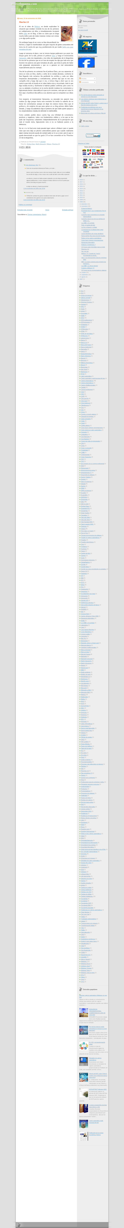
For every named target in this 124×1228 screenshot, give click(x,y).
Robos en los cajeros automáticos (91, 238)
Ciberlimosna (85, 405)
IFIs (82, 587)
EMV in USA (84, 504)
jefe (82, 611)
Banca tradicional (86, 347)
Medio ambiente (86, 672)
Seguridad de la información (89, 842)
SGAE (83, 856)
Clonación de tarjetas (87, 416)
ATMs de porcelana (87, 333)
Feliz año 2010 (85, 519)
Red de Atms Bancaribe (88, 806)
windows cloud (85, 966)
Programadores (86, 791)
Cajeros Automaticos (87, 380)
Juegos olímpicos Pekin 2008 (90, 616)
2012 (81, 193)
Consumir (84, 432)
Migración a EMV (86, 690)
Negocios (84, 712)
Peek (82, 757)
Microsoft (84, 688)
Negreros (84, 714)
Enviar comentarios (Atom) (37, 214)
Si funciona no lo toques (88, 858)
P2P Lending (85, 741)
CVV (82, 461)
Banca (83, 340)
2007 (81, 279)
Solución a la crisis (86, 878)
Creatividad (84, 450)
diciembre (84, 204)
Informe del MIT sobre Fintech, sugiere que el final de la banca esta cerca (98, 1075)
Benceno (84, 360)
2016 (81, 184)
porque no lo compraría (88, 777)
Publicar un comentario (25, 204)
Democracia (85, 468)
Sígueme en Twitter (83, 143)
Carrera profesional (87, 389)
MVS (82, 701)
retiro (82, 820)
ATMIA (83, 326)
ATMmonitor (84, 329)
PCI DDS (84, 753)
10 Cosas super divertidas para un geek (93, 247)
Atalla (83, 315)
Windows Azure (85, 963)
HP (82, 575)
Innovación (84, 598)
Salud (83, 836)
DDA (82, 466)
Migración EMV (85, 692)
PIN (82, 768)
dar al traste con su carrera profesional (92, 463)
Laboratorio (84, 625)
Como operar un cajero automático (91, 430)
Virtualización (85, 943)
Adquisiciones (85, 300)
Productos (84, 789)
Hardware (84, 573)
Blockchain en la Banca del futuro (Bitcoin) (93, 113)
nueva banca (85, 726)
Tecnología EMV (86, 905)
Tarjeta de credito (86, 887)
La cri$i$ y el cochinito (87, 223)
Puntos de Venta (86, 798)
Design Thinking (86, 477)
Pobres (83, 775)
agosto (83, 277)
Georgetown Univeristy (88, 560)
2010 (81, 197)
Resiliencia (84, 813)
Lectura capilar (85, 634)
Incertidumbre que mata (88, 593)
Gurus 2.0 (84, 571)
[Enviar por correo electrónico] (20, 147)
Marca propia (85, 652)
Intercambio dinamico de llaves (90, 605)
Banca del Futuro (86, 344)
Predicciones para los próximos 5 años (92, 782)
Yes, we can (85, 251)
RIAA (82, 824)
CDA (82, 392)
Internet (83, 607)
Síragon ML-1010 (86, 862)
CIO (82, 410)
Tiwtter (83, 916)
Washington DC (86, 955)
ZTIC (82, 981)
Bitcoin (83, 365)
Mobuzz (37, 26)
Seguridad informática (87, 847)
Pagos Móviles (85, 744)
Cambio (83, 387)
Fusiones (84, 549)
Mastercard (84, 667)
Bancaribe (84, 349)
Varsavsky (22, 58)
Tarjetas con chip (86, 892)
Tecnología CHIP (86, 903)
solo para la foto (86, 876)
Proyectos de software (88, 793)
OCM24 (83, 735)
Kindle (83, 620)
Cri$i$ (83, 452)
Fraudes (83, 540)
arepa (83, 311)
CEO (82, 394)
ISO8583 (84, 609)
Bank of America (86, 356)
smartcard (84, 867)
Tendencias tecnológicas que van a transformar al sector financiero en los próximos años (92, 109)
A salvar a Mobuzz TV (87, 268)
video (25, 33)
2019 (81, 179)
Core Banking (85, 439)
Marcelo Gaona (82, 56)
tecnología (84, 901)
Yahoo (83, 977)
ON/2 (83, 739)
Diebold (83, 483)
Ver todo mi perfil (83, 30)
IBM (82, 578)
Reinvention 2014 (86, 811)
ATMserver (84, 335)
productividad (85, 786)
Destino (83, 479)
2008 (81, 202)
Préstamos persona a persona (90, 784)
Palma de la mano (86, 748)
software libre (85, 874)
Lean (82, 627)
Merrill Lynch (85, 681)
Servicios (84, 853)
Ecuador (83, 492)
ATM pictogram (85, 322)
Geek (83, 558)
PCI (82, 750)
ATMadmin (84, 324)
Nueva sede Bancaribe (88, 728)
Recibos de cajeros (87, 800)
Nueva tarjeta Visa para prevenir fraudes (93, 236)
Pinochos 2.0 (24, 22)
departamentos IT (86, 472)
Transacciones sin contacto (89, 923)
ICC (82, 580)
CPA (82, 443)
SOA (82, 869)
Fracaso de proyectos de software (91, 535)
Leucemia (84, 636)
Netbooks (84, 717)
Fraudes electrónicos (87, 542)
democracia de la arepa (88, 470)
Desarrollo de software (88, 475)
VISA (82, 946)
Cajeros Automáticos (87, 383)
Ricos (83, 827)
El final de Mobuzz (86, 208)
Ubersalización (85, 932)
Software (84, 871)
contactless (84, 434)
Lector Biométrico (86, 632)
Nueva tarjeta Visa (86, 730)
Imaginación (84, 589)
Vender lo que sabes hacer (89, 941)
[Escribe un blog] (22, 147)
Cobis (83, 421)
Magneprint (84, 641)
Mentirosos (84, 679)
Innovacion (84, 596)
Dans (53, 56)
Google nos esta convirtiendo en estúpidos (93, 569)
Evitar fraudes (85, 513)
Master (83, 665)
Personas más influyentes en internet (92, 764)
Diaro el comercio (86, 481)
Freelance (84, 546)
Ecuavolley (84, 495)
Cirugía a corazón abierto (88, 414)
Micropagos (84, 685)
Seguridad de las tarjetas (88, 845)
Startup (83, 880)
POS (82, 780)
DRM (82, 488)
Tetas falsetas (85, 912)
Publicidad (84, 795)
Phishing (83, 766)
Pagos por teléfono (86, 746)
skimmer (83, 865)
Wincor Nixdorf (85, 959)
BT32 (83, 374)
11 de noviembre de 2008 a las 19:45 (34, 188)
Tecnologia (84, 898)
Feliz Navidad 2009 (87, 522)
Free (82, 544)
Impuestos (84, 591)
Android (83, 304)
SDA (82, 838)
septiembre (84, 274)
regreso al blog (85, 809)
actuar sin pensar (86, 295)
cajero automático (86, 376)
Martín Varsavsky (41, 144)
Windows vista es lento (88, 972)
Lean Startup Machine (87, 629)
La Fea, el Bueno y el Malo (89, 227)
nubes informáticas (87, 723)
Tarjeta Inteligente (86, 889)
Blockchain (84, 367)
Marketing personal (87, 658)
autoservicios (85, 338)
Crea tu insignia (92, 56)
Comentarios (85, 82)
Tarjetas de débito (86, 894)
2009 (81, 199)
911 (82, 291)
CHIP (83, 396)
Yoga (82, 979)
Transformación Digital (88, 925)
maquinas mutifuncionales (89, 647)
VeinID (83, 937)
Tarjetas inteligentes (87, 896)
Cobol (83, 423)
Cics (82, 407)
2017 (81, 182)
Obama (83, 732)
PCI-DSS (84, 755)
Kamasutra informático (88, 242)
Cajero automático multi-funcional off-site (93, 378)
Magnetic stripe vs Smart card (90, 643)
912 (82, 293)
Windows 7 (84, 961)
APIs (82, 306)
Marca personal (86, 649)
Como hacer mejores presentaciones (92, 240)
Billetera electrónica (87, 362)
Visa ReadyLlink (86, 950)
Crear (83, 445)
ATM (82, 318)
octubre (83, 272)
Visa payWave (85, 948)
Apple (83, 309)
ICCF (83, 582)
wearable (84, 957)
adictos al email (85, 297)
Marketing (84, 656)
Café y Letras (85, 126)
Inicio (47, 210)
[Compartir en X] (25, 147)
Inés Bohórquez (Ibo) (32, 165)
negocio (83, 710)
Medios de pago (86, 674)
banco (83, 351)
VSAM (83, 952)
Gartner (83, 555)
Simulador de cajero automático (90, 860)
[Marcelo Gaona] (86, 67)
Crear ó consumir (86, 448)
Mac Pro (83, 638)
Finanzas (84, 526)
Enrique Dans (31, 144)
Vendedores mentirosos (88, 939)
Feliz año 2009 (85, 517)
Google (83, 564)
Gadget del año (85, 553)
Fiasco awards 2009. (87, 524)
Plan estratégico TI (86, 773)
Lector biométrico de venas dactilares (92, 233)
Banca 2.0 (84, 342)
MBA (82, 670)
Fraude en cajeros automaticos (90, 537)
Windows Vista (85, 970)
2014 (81, 188)
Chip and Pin (85, 398)
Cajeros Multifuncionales (88, 385)
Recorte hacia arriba (87, 802)
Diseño (83, 486)
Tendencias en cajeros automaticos (91, 910)
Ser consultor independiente (89, 851)
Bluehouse (84, 371)
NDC (82, 708)
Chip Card (84, 401)
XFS (82, 975)
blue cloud (84, 369)
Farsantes (84, 515)
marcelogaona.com (24, 4)
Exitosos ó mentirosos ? (88, 244)
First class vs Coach (87, 531)
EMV (82, 501)
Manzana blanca (86, 645)
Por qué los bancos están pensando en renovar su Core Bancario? (98, 1028)
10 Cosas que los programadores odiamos (93, 270)
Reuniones (84, 822)
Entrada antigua (67, 210)
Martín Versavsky (86, 663)
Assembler (84, 313)
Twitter (83, 930)
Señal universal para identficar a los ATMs (93, 849)
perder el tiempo (86, 759)
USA (82, 934)
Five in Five (84, 533)
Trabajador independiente (88, 919)
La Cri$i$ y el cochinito (88, 623)
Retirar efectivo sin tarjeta (88, 818)
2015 (81, 186)
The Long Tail (85, 914)
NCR (82, 703)
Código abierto (85, 425)
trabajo (83, 921)
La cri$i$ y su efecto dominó (89, 266)
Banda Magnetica (86, 353)
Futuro (83, 551)
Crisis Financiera (86, 457)
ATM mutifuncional (86, 320)
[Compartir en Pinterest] (29, 147)
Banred (83, 358)
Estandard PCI (85, 508)
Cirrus (83, 412)
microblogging (85, 683)
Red (82, 804)
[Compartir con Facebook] (27, 147)
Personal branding (86, 762)
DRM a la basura (86, 490)
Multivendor (84, 697)
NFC (82, 719)
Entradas (83, 78)
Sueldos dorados (86, 883)
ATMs (83, 331)
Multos (83, 699)
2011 (81, 195)
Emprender (84, 499)
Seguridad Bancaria (87, 840)
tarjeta (83, 885)
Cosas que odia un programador (90, 441)
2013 (81, 190)
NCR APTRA (85, 706)
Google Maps (85, 566)
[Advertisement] (87, 1181)
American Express (86, 302)
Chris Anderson (85, 403)
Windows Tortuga (86, 968)
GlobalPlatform (85, 562)
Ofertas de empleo (86, 737)
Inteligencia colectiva (87, 602)
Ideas (83, 584)
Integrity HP (84, 600)
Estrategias (84, 510)
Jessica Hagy (85, 614)
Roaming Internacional (87, 831)
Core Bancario (85, 436)
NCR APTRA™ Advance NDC (98, 1089)
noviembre (84, 206)
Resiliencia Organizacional (89, 815)
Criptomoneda (85, 454)
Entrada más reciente (24, 210)
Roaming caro (85, 829)
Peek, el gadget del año (88, 225)
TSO (82, 928)
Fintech (83, 528)
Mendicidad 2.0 (85, 676)
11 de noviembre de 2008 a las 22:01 (34, 199)
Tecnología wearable (87, 907)
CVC (82, 459)
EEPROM (84, 497)
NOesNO (84, 721)
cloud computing (86, 419)
